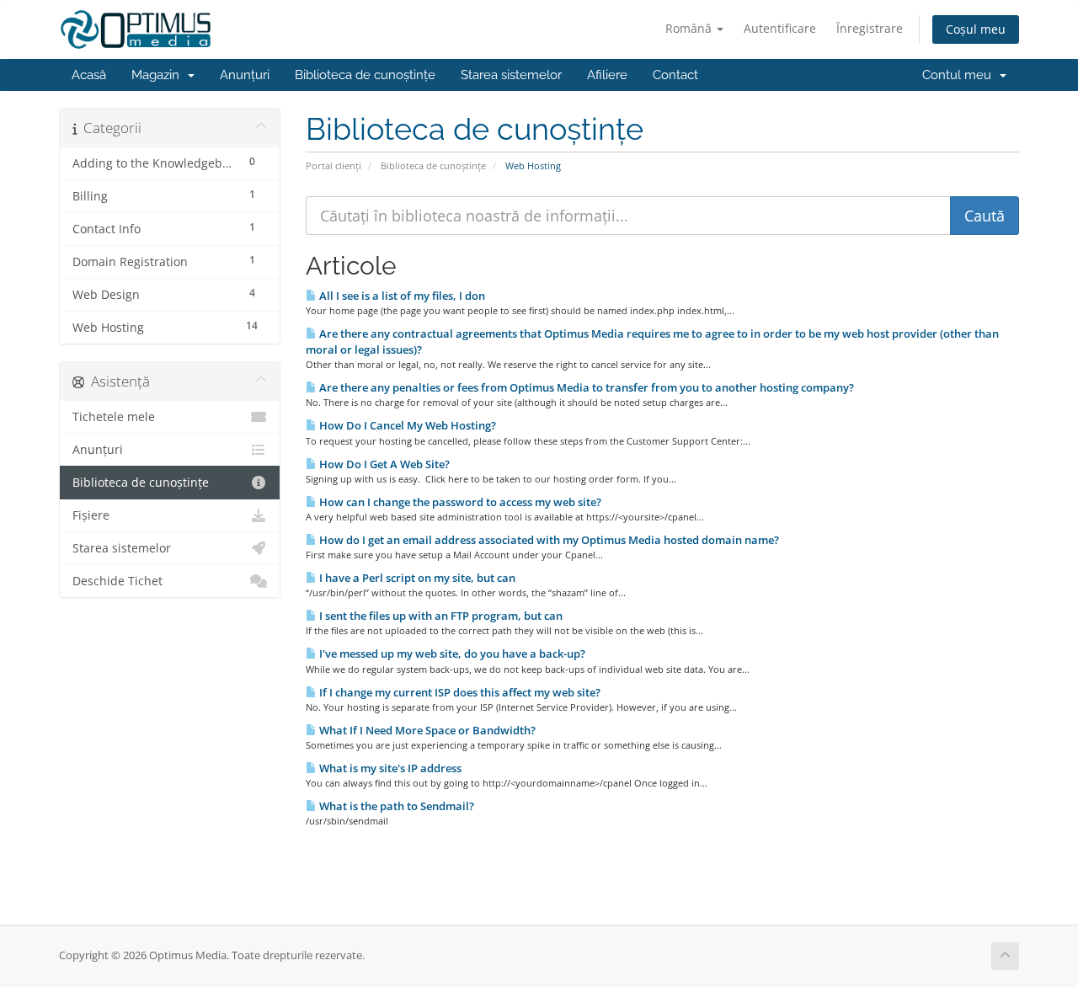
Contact (675, 75)
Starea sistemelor (511, 75)
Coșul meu (976, 29)
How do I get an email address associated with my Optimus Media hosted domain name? (548, 539)
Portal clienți (333, 165)
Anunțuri (245, 75)
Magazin (158, 75)
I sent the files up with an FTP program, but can (440, 615)
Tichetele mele (113, 416)
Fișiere (90, 515)
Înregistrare (869, 28)
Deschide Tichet (117, 581)
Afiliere (607, 75)
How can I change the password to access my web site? (459, 502)
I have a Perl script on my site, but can (416, 577)
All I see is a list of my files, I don (401, 295)
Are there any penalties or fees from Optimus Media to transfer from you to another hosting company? (585, 387)
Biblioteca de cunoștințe (365, 75)
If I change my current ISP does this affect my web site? (458, 692)
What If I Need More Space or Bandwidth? (426, 730)
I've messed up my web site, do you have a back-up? (451, 653)
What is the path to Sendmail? (395, 806)
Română (690, 28)
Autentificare (780, 28)
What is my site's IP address (389, 768)
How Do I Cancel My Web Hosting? (406, 425)
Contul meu (960, 75)
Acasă (89, 75)
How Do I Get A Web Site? (383, 464)
